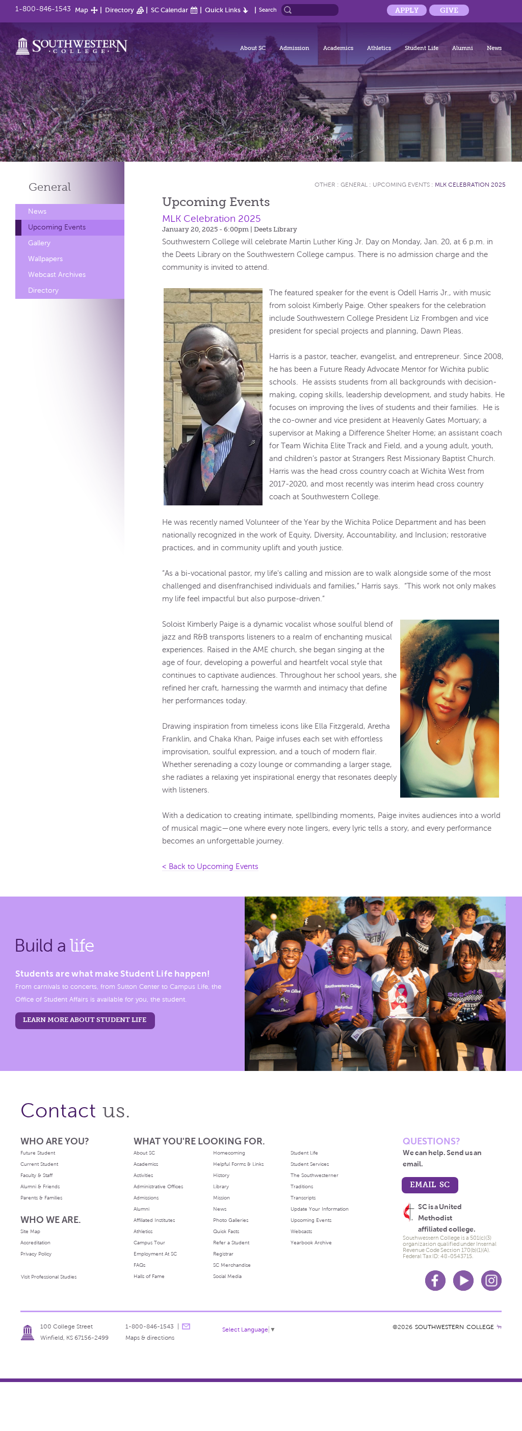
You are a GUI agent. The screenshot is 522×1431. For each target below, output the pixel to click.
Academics (338, 48)
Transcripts (303, 1197)
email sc (430, 1184)
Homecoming (229, 1153)
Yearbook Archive (311, 1242)
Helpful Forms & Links (238, 1164)
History (221, 1175)
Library (221, 1186)
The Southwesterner (314, 1175)
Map (81, 10)
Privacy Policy (35, 1254)
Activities (143, 1175)
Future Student (37, 1153)
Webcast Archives (57, 274)
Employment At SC (155, 1254)
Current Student (39, 1164)
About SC (253, 48)
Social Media (227, 1276)
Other (325, 184)
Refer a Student (231, 1242)
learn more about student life (84, 1020)
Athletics (379, 48)
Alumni (462, 48)
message (186, 1326)
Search (268, 10)
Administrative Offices (158, 1186)
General (50, 187)
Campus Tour (149, 1242)
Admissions (146, 1197)
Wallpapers (45, 259)
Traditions (302, 1186)
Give (449, 10)
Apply (407, 10)
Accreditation (35, 1242)
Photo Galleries (230, 1220)
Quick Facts (226, 1231)
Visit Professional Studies (48, 1277)
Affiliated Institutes (154, 1220)
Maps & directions (149, 1337)
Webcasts (301, 1231)
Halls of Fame (149, 1276)
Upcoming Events (57, 227)
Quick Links (223, 10)
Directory (119, 10)
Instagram (491, 1280)
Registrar (223, 1254)
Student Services (310, 1164)
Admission (294, 48)
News (494, 48)
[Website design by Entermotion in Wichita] (499, 1327)
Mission (221, 1197)
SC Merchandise (232, 1265)
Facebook (435, 1280)
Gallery (39, 243)
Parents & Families (41, 1197)
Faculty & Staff (36, 1175)
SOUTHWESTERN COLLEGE (454, 1327)
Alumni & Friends (40, 1186)
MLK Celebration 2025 (470, 184)
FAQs (139, 1265)
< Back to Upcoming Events (210, 866)
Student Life (421, 48)
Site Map (30, 1231)
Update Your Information (320, 1209)
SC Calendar (169, 10)
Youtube (463, 1280)
